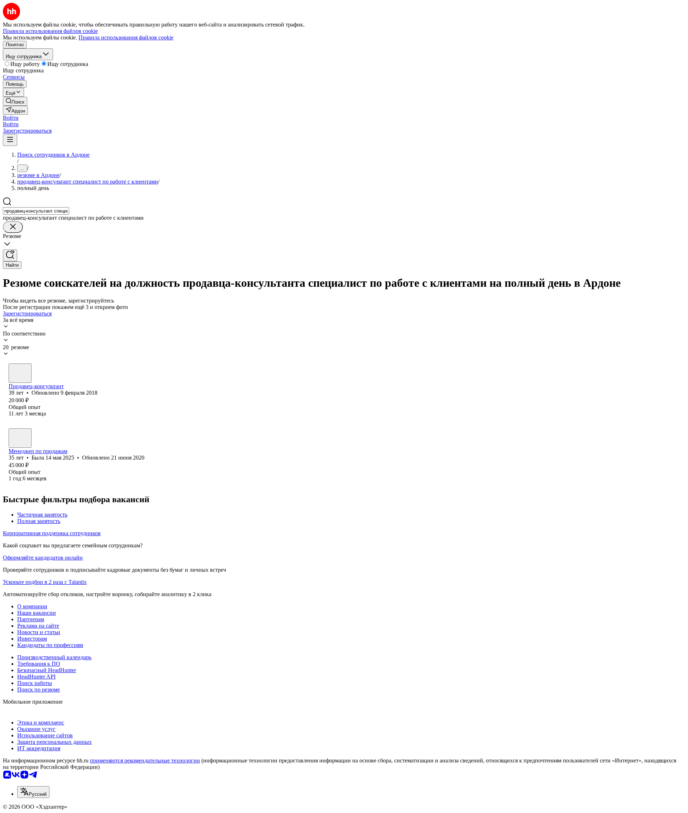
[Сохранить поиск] (10, 255)
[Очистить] (13, 227)
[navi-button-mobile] (10, 140)
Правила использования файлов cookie (125, 37)
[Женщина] (20, 438)
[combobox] (36, 211)
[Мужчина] (20, 373)
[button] (11, 118)
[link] (15, 101)
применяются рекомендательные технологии (145, 760)
